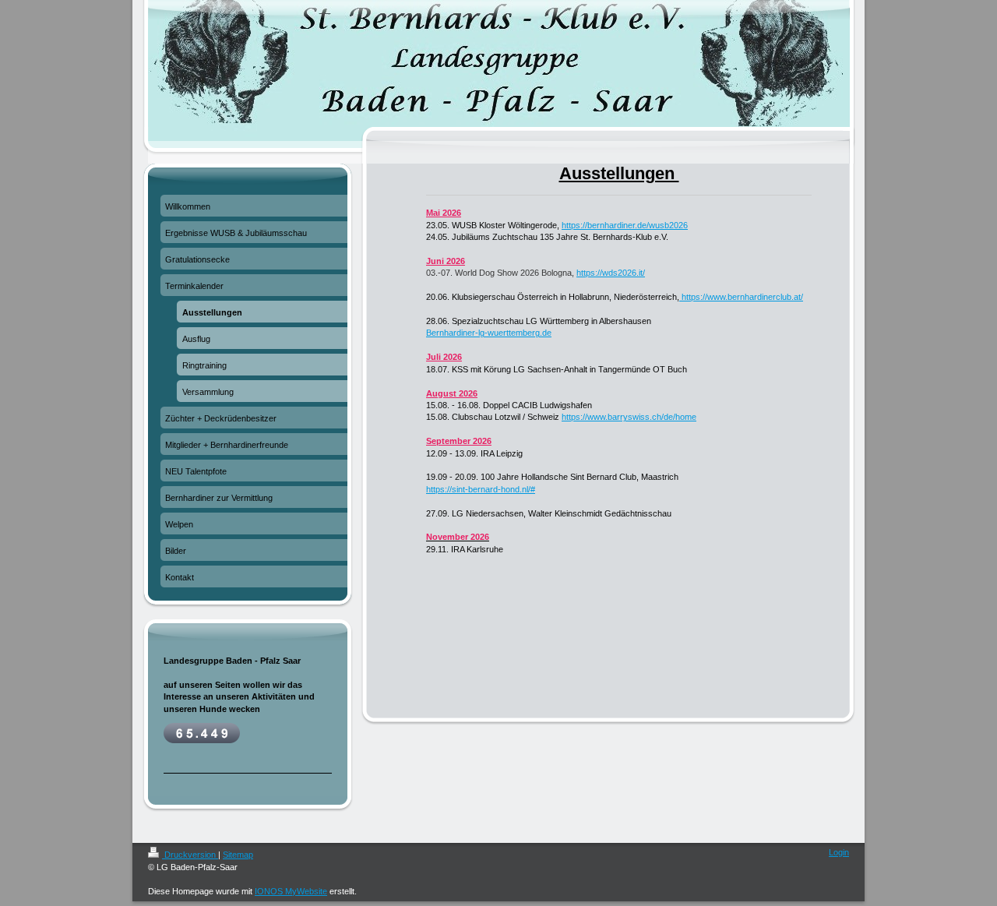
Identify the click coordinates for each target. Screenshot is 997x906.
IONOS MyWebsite (291, 891)
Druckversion (190, 854)
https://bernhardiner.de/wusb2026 (625, 225)
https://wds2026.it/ (610, 272)
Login (839, 852)
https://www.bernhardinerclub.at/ (741, 296)
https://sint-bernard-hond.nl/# (480, 489)
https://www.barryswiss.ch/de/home (629, 416)
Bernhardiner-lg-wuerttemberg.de (488, 332)
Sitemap (238, 854)
